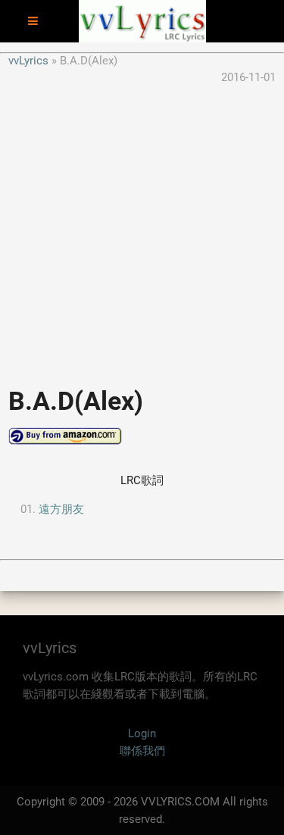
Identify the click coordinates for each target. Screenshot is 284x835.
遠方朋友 (61, 509)
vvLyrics (28, 60)
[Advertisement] (142, 228)
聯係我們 (142, 751)
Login (142, 733)
